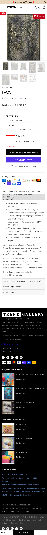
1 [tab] (12, 59)
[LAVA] (23, 37)
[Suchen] (36, 7)
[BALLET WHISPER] (8, 443)
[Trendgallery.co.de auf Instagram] (16, 357)
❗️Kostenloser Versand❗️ (23, 2)
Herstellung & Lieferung (12, 286)
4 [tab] (20, 59)
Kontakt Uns (14, 511)
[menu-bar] (4, 7)
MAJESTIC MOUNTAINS (27, 402)
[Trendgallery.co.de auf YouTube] (21, 357)
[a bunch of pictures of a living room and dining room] (23, 78)
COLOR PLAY (22, 452)
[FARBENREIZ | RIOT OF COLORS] (8, 379)
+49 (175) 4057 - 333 (9, 351)
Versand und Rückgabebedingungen (16, 505)
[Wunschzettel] (40, 7)
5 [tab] (23, 59)
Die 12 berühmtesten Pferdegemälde (16, 495)
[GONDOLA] (8, 429)
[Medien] (43, 58)
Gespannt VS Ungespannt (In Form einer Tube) (22, 281)
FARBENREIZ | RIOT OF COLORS (30, 374)
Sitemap (26, 511)
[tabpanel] (23, 37)
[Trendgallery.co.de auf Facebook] (3, 357)
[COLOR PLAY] (8, 457)
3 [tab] (17, 59)
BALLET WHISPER (24, 438)
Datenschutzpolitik (10, 508)
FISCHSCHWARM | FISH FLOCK (30, 388)
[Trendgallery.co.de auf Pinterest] (12, 357)
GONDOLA (21, 424)
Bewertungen (8, 292)
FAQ (3, 511)
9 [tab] (35, 59)
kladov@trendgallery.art (10, 344)
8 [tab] (32, 59)
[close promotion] (45, 2)
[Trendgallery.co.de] (15, 7)
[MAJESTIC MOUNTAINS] (8, 407)
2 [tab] (14, 59)
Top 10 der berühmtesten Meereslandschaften (20, 485)
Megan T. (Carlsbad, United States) (15, 474)
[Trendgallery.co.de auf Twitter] (7, 357)
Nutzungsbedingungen (31, 508)
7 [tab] (29, 59)
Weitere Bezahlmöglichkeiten (23, 166)
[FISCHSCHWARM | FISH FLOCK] (8, 393)
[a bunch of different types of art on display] (32, 78)
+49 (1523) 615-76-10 (10, 348)
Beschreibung (8, 197)
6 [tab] (26, 59)
